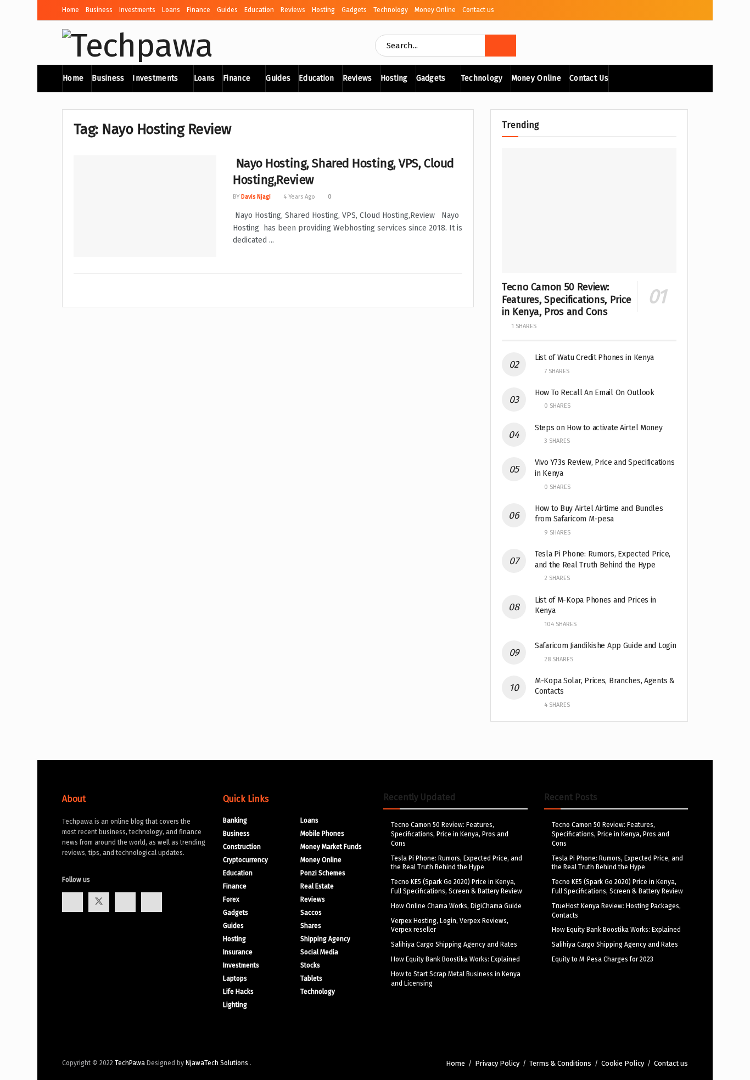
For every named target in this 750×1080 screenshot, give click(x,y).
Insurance (238, 952)
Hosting (323, 10)
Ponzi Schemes (322, 873)
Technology (390, 10)
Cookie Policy (622, 1063)
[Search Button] (500, 46)
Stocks (310, 965)
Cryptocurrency (245, 860)
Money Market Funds (331, 847)
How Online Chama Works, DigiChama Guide (456, 906)
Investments (137, 10)
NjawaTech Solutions (218, 1063)
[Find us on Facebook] (72, 902)
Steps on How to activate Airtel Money (599, 427)
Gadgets (354, 10)
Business (99, 10)
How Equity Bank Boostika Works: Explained (455, 959)
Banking (235, 820)
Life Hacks (238, 991)
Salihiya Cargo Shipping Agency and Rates (454, 944)
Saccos (311, 912)
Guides (227, 10)
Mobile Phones (322, 833)
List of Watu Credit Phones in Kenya (594, 357)
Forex (231, 899)
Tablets (311, 978)
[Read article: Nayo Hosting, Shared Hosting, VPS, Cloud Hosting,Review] (145, 206)
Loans (171, 10)
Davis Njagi (256, 196)
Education (259, 10)
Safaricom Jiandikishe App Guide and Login (605, 645)
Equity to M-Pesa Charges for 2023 (602, 959)
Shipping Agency (325, 939)
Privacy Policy (497, 1063)
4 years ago (298, 196)
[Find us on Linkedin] (151, 902)
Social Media (319, 952)
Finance (198, 10)
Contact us (478, 10)
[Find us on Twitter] (98, 902)
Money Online (435, 10)
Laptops (235, 978)
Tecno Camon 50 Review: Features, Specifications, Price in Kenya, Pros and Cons (566, 299)
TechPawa (130, 1063)
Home (70, 10)
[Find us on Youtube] (125, 902)
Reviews (293, 10)
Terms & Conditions (560, 1063)
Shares (310, 926)
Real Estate (317, 886)
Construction (242, 847)
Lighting (235, 1005)
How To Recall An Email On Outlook (594, 392)
